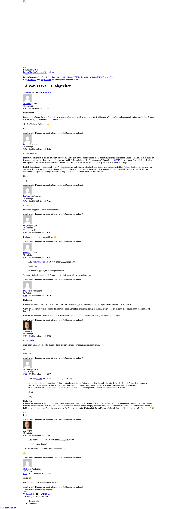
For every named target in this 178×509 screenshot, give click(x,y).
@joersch (32, 340)
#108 (25, 374)
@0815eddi (119, 160)
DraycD (26, 225)
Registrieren (49, 72)
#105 (25, 257)
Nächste (47, 92)
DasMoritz (27, 196)
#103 (25, 201)
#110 (25, 473)
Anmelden (40, 72)
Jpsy (25, 331)
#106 (25, 295)
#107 (25, 336)
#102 (25, 149)
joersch (26, 144)
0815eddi (27, 103)
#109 (25, 435)
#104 (25, 232)
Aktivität (32, 72)
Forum (26, 72)
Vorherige (27, 92)
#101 (25, 108)
